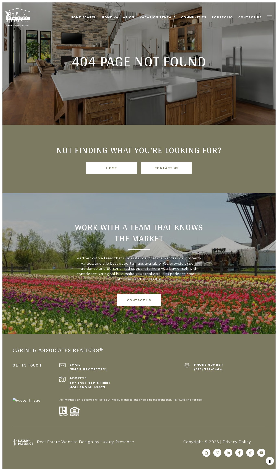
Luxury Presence (117, 442)
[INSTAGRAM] (217, 453)
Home (111, 168)
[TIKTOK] (250, 453)
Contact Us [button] (166, 168)
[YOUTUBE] (261, 453)
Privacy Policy (237, 442)
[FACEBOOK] (239, 453)
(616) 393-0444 (208, 369)
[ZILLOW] (206, 453)
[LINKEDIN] (228, 453)
